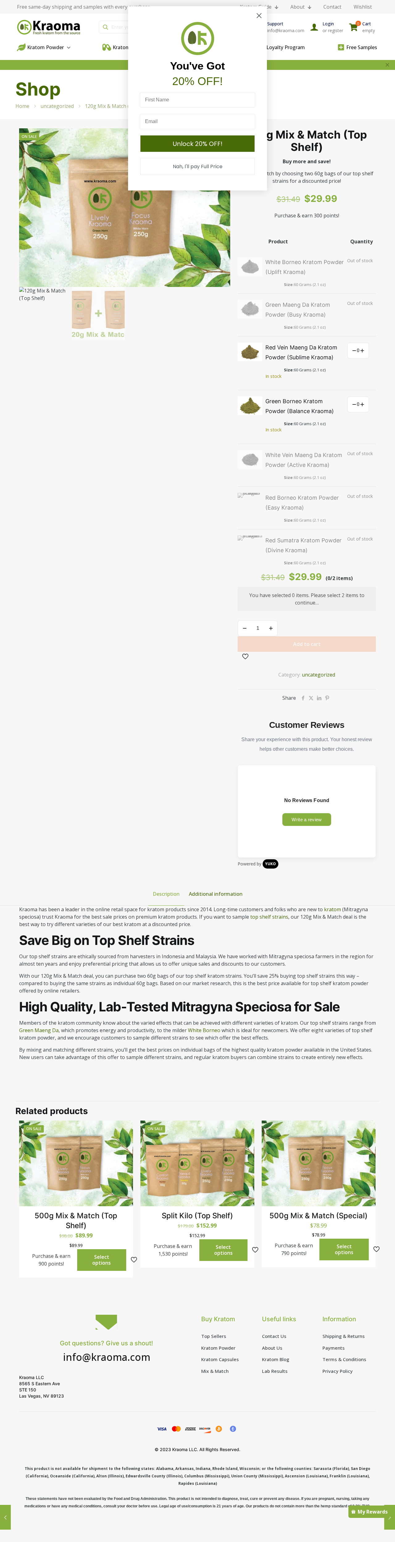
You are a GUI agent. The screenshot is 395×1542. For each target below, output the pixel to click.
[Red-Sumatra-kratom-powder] (250, 545)
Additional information (216, 894)
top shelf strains (268, 916)
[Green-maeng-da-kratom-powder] (250, 309)
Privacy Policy (337, 1371)
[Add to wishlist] (124, 1155)
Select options (101, 1260)
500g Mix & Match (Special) (318, 1215)
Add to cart (307, 644)
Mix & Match (215, 1371)
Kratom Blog (275, 1359)
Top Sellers (213, 1336)
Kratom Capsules (220, 1359)
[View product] (124, 1142)
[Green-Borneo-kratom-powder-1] (250, 405)
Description (166, 894)
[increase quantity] (362, 350)
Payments (333, 1348)
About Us (272, 1348)
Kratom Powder (218, 1348)
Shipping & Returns (343, 1336)
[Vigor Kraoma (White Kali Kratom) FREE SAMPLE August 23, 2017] (389, 1517)
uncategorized (57, 106)
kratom (332, 909)
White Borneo (203, 1030)
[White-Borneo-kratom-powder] (250, 266)
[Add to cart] (124, 1129)
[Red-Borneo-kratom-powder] (250, 502)
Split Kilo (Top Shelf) (197, 1215)
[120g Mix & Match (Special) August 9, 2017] (5, 1517)
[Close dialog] (259, 16)
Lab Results (275, 1371)
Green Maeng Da (39, 1030)
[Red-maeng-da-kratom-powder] (250, 352)
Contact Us (274, 1336)
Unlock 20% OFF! (197, 143)
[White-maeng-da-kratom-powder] (250, 459)
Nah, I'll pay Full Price (197, 166)
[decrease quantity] (354, 350)
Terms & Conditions (344, 1359)
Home (22, 106)
